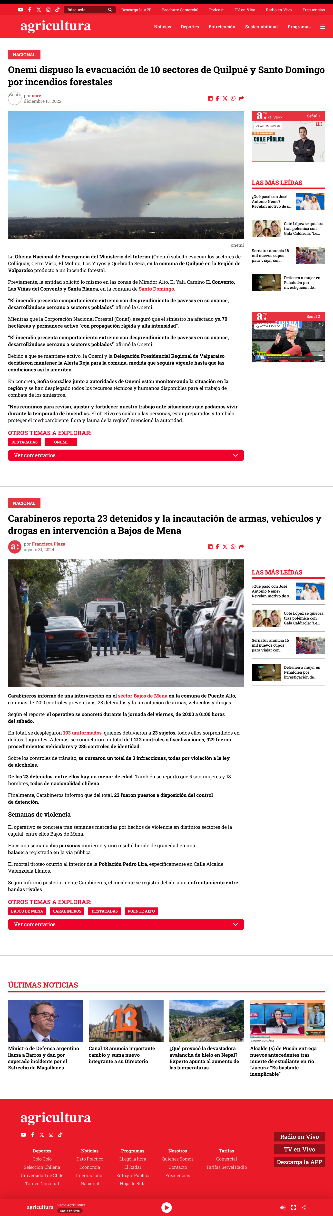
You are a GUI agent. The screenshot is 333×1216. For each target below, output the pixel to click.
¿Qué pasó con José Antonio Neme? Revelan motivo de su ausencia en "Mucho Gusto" (271, 201)
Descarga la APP (136, 9)
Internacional (90, 1175)
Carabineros (67, 911)
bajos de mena (27, 911)
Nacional (24, 54)
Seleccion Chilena (42, 1167)
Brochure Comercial (180, 10)
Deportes (190, 26)
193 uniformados (82, 732)
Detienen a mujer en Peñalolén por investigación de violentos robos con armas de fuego (302, 282)
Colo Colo (42, 1159)
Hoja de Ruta (133, 1183)
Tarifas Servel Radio (226, 1167)
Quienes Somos (178, 1159)
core (36, 95)
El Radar (132, 1167)
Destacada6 (24, 441)
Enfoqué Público (132, 1175)
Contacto (178, 1167)
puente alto (141, 911)
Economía (89, 1167)
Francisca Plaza (48, 544)
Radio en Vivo (279, 10)
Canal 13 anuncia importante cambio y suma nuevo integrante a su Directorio (122, 1054)
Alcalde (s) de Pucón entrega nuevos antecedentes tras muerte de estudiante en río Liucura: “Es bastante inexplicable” (283, 1061)
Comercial (226, 1159)
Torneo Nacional (42, 1183)
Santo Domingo (156, 288)
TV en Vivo (245, 10)
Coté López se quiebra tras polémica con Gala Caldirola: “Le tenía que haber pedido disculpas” (303, 228)
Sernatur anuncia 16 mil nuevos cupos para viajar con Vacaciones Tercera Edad (270, 255)
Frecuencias (314, 10)
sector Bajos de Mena (143, 695)
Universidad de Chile (42, 1175)
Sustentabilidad (261, 26)
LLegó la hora (132, 1159)
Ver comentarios (35, 455)
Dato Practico (90, 1159)
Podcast (216, 10)
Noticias (162, 26)
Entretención (222, 26)
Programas (299, 26)
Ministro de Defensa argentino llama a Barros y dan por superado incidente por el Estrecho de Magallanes (43, 1058)
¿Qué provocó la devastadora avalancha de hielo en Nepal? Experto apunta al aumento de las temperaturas (204, 1058)
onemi (61, 441)
